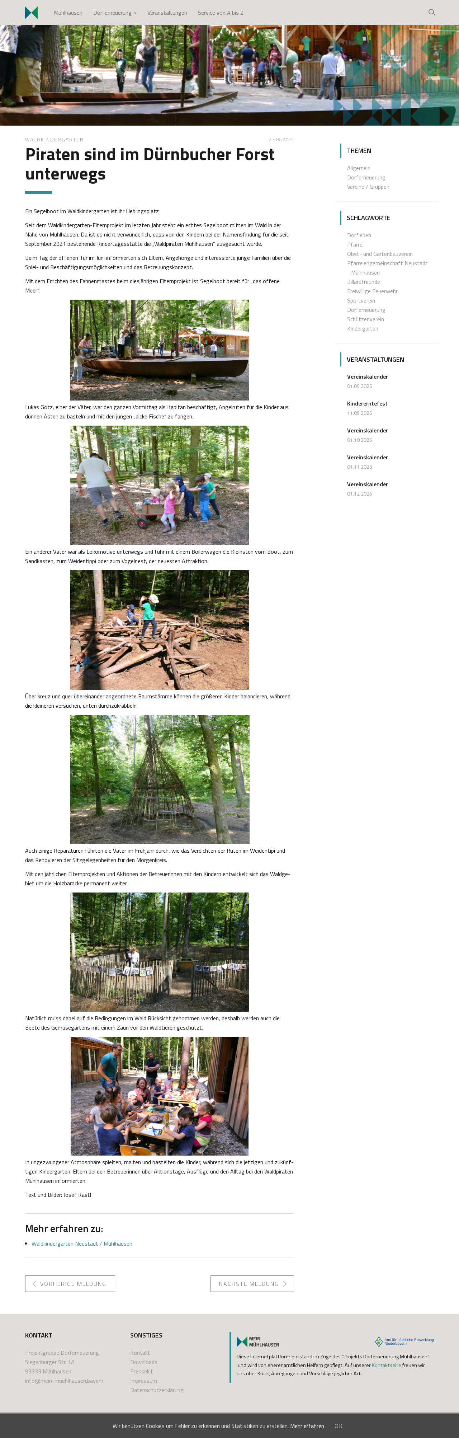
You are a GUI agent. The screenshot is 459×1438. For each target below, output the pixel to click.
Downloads (143, 1362)
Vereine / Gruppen (368, 186)
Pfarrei (355, 244)
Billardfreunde (363, 281)
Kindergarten (362, 328)
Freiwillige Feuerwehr (372, 291)
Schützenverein (365, 319)
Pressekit (141, 1371)
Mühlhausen (68, 12)
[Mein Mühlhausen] (258, 1341)
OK (339, 1425)
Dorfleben (359, 235)
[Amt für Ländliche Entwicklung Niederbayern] (404, 1341)
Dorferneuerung (113, 12)
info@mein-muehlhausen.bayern (64, 1380)
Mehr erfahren (307, 1425)
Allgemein (358, 168)
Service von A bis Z (220, 12)
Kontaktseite (386, 1365)
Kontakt (140, 1352)
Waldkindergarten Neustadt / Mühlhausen (82, 1243)
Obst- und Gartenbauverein (380, 253)
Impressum (143, 1380)
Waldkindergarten (54, 139)
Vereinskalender (367, 376)
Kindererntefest (367, 403)
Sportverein (361, 300)
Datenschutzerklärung (157, 1390)
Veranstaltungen (167, 12)
